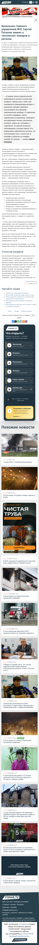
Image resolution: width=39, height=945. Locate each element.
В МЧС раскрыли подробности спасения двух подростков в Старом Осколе (20, 298)
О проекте (5, 904)
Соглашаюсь (20, 939)
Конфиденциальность (10, 910)
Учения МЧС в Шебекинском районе (17, 293)
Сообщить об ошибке (20, 902)
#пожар (16, 311)
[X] (15, 321)
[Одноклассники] (23, 321)
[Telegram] (21, 321)
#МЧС (10, 311)
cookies (19, 918)
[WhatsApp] (18, 321)
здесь (34, 278)
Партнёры (6, 907)
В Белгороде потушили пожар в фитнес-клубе (20, 295)
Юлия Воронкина (31, 281)
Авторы (13, 904)
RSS (4, 902)
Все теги (9, 902)
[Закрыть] (36, 20)
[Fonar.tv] (6, 2)
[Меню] (36, 2)
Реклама (14, 907)
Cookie (23, 924)
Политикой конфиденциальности (21, 934)
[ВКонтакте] (13, 321)
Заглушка (20, 904)
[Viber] (26, 321)
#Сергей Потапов (26, 311)
